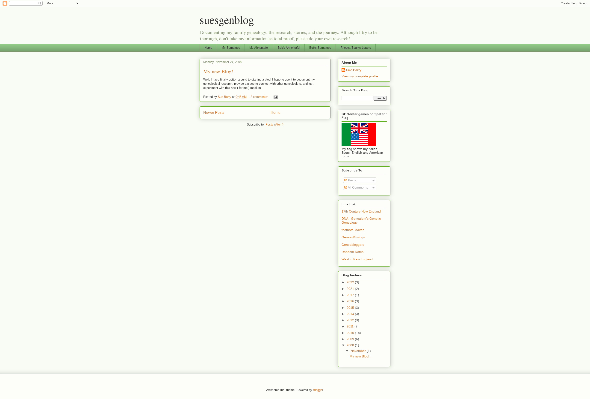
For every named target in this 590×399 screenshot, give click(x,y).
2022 (351, 282)
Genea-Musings (353, 237)
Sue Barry (353, 70)
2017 (351, 295)
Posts (351, 180)
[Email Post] (275, 97)
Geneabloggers (353, 244)
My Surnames (230, 47)
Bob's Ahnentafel (289, 47)
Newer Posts (213, 112)
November (359, 351)
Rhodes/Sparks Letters (355, 47)
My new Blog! (218, 71)
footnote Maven (353, 230)
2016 (351, 301)
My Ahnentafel (258, 47)
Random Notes (352, 252)
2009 (351, 339)
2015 (351, 307)
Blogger (318, 390)
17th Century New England (361, 211)
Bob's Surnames (320, 47)
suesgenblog (227, 19)
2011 (350, 326)
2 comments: (260, 97)
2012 (351, 320)
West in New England (357, 259)
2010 (351, 333)
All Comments (357, 187)
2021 (351, 289)
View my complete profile (360, 76)
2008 (351, 345)
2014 (351, 314)
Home (208, 47)
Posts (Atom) (274, 124)
